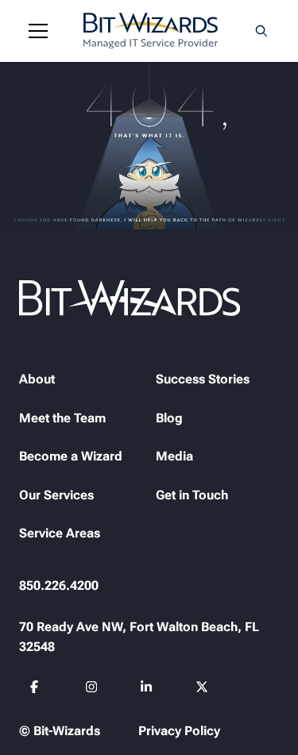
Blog (169, 418)
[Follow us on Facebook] (37, 689)
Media (174, 456)
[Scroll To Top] (32, 723)
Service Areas (59, 533)
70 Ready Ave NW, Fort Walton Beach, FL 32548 (139, 637)
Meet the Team (62, 418)
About (37, 379)
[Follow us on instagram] (92, 689)
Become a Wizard (70, 456)
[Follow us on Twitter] (202, 689)
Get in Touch (192, 495)
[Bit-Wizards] (150, 31)
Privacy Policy (179, 730)
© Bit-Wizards (59, 730)
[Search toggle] (261, 30)
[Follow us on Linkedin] (146, 689)
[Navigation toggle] (38, 30)
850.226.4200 (59, 585)
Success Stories (203, 379)
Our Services (56, 495)
